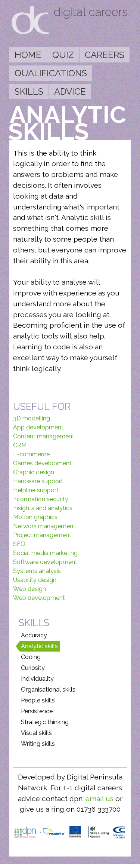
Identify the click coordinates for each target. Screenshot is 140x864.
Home (28, 54)
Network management (44, 526)
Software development (45, 562)
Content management (43, 436)
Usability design (34, 579)
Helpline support (36, 490)
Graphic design (33, 472)
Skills (29, 91)
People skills (38, 700)
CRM (20, 445)
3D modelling (31, 418)
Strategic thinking (45, 722)
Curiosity (33, 667)
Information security (40, 499)
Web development (39, 597)
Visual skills (36, 732)
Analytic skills (39, 646)
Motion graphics (35, 517)
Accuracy (34, 635)
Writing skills (38, 743)
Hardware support (38, 481)
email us (99, 798)
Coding (31, 657)
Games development (42, 463)
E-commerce (31, 454)
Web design (29, 588)
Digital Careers (91, 12)
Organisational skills (48, 689)
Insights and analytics (42, 508)
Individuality (37, 678)
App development (38, 427)
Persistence (37, 711)
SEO (19, 544)
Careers (104, 54)
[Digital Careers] (30, 32)
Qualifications (51, 73)
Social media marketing (45, 553)
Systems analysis (37, 571)
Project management (42, 535)
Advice (70, 91)
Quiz (63, 54)
